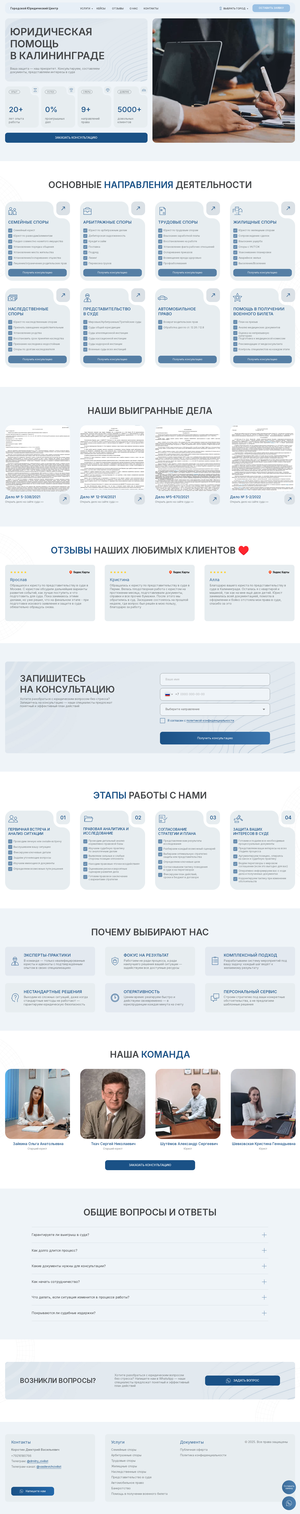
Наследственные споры (128, 1472)
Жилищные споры (124, 1466)
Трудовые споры (123, 1461)
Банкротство (121, 1488)
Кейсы (101, 8)
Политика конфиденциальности (203, 1455)
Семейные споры (123, 1450)
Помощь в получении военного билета (139, 1494)
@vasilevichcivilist (49, 1466)
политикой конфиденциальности (210, 720)
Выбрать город (234, 8)
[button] (271, 8)
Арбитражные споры (126, 1455)
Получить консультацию (215, 738)
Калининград (131, 24)
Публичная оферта (194, 1450)
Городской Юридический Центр (34, 8)
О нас (134, 8)
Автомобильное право (127, 1483)
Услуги (85, 8)
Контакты (151, 8)
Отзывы (118, 8)
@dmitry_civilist (37, 1461)
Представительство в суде (131, 1477)
